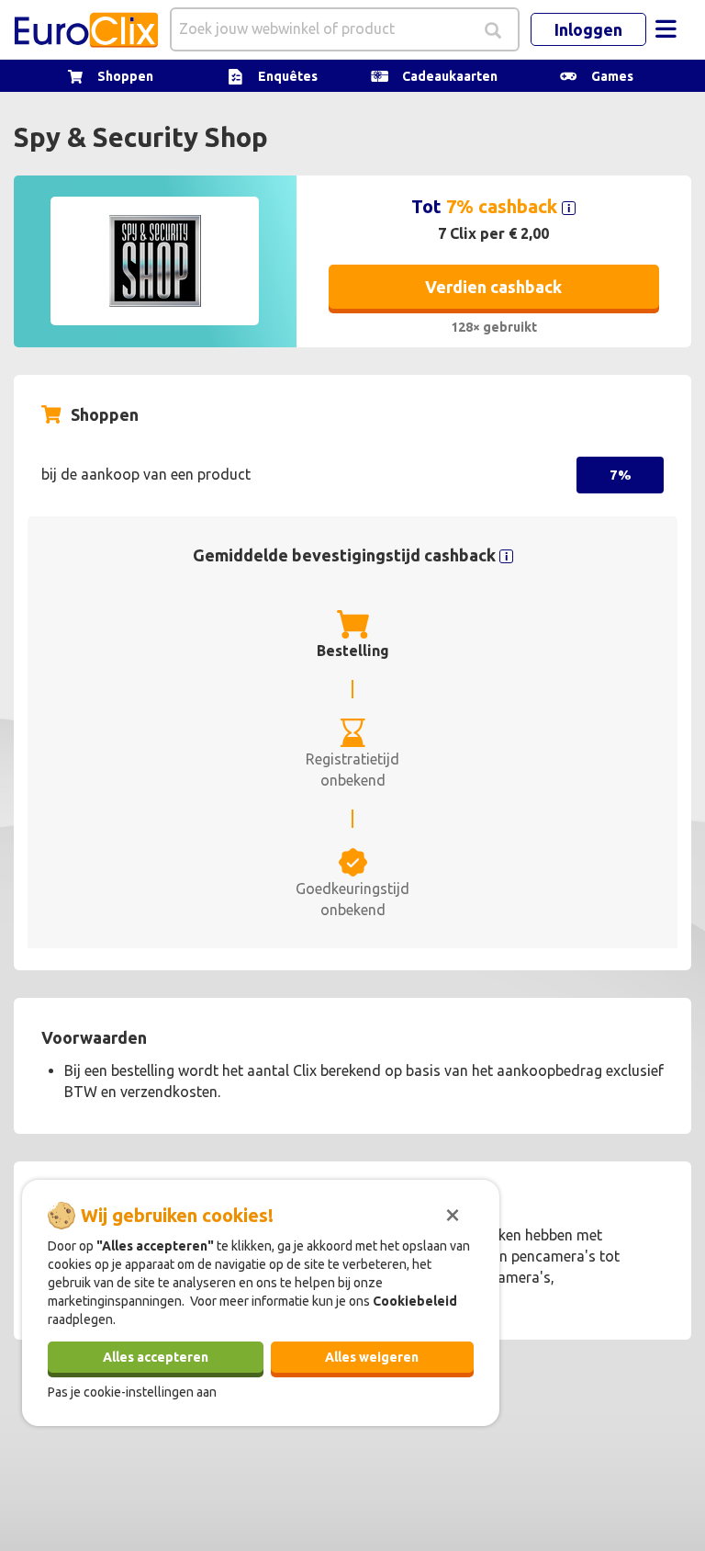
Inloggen (588, 29)
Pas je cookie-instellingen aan (132, 1392)
